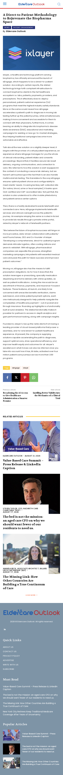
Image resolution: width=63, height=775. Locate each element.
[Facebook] (7, 377)
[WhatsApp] (33, 377)
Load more (30, 595)
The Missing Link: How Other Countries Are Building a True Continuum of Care (24, 582)
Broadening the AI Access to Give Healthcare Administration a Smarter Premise (15, 397)
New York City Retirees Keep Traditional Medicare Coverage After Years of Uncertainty (28, 713)
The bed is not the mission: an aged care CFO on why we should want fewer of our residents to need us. (24, 522)
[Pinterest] (25, 377)
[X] (16, 377)
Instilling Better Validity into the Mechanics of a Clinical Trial (46, 395)
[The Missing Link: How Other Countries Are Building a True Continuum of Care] (31, 554)
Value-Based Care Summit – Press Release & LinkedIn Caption (23, 464)
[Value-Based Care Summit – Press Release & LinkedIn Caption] (31, 441)
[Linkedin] (5, 629)
